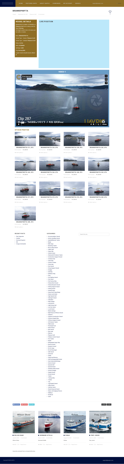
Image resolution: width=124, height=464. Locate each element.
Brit (17, 242)
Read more (23, 444)
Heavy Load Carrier (52, 294)
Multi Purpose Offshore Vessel (55, 312)
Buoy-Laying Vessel (53, 247)
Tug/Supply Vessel (52, 383)
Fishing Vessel (51, 288)
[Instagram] (110, 3)
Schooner (50, 353)
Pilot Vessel (51, 329)
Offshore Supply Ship (53, 318)
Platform (50, 333)
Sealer (49, 355)
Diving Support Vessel (53, 268)
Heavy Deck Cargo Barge (54, 292)
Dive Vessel (51, 266)
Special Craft (51, 364)
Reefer (49, 340)
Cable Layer (51, 249)
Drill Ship (50, 271)
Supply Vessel (51, 372)
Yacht (49, 396)
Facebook (16, 404)
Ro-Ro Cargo (51, 348)
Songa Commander (21, 243)
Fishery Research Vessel (54, 284)
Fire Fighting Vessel (53, 277)
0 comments (41, 14)
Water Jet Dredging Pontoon (55, 391)
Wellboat (50, 392)
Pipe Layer (50, 331)
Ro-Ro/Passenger (52, 350)
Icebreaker (50, 299)
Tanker (49, 376)
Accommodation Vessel (54, 236)
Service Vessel (51, 363)
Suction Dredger (52, 370)
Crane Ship (50, 260)
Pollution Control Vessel (54, 337)
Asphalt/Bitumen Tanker (54, 240)
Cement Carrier (51, 253)
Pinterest (25, 404)
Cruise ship (50, 264)
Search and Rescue (53, 357)
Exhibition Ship (51, 273)
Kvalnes (18, 238)
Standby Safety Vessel (53, 368)
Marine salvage (51, 311)
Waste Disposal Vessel (53, 389)
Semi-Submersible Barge (54, 361)
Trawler (50, 379)
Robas (67, 435)
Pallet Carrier (51, 324)
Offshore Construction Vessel (55, 316)
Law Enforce (51, 303)
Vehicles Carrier (52, 387)
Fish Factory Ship (52, 281)
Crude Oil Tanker (52, 262)
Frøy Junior (95, 435)
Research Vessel (52, 346)
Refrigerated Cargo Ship (54, 342)
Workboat (50, 394)
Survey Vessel (51, 374)
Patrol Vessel (51, 327)
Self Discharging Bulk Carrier (55, 359)
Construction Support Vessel (55, 257)
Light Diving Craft (52, 305)
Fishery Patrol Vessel (53, 283)
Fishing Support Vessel (53, 286)
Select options (19, 152)
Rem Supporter (20, 236)
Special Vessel (51, 366)
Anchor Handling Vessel (54, 238)
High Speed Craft (52, 296)
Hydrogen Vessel (52, 297)
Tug (49, 381)
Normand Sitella (46, 435)
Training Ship (51, 378)
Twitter (32, 404)
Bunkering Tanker (52, 245)
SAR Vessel (51, 351)
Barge (49, 242)
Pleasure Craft (33, 14)
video (109, 404)
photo (104, 404)
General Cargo (51, 290)
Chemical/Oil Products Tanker (55, 255)
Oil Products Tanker (53, 322)
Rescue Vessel (51, 344)
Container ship (51, 258)
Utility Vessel (51, 385)
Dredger (50, 270)
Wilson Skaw (19, 435)
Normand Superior (20, 240)
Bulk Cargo (50, 243)
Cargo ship (50, 251)
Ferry (49, 275)
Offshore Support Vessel (54, 320)
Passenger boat (52, 325)
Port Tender (51, 338)
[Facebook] (107, 3)
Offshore (50, 314)
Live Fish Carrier (52, 307)
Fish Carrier (50, 279)
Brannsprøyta (18, 149)
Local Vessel (51, 309)
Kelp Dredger (51, 301)
